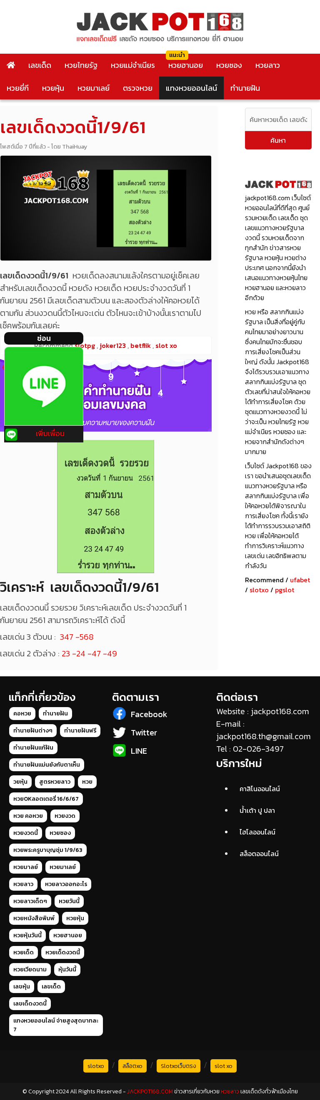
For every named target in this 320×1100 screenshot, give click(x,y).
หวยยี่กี (18, 88)
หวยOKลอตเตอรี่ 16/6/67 (46, 799)
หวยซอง (229, 65)
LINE (139, 751)
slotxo (259, 590)
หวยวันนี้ (69, 901)
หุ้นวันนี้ (67, 969)
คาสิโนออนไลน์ (260, 789)
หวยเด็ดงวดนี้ (62, 952)
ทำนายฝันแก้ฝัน (33, 747)
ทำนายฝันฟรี (80, 730)
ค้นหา (278, 140)
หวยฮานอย (185, 65)
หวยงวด (65, 816)
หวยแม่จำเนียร (133, 65)
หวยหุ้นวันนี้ (27, 935)
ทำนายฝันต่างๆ (32, 730)
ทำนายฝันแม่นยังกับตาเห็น (46, 764)
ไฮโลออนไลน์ (257, 832)
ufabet (300, 580)
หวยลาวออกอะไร (66, 884)
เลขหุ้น (21, 986)
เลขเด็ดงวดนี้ (30, 1003)
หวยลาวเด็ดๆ (30, 901)
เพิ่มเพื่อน (50, 433)
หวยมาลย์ (25, 867)
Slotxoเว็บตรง (178, 1066)
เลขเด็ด (39, 65)
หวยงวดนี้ (25, 833)
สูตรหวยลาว (54, 781)
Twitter (144, 732)
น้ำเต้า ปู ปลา (257, 810)
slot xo (223, 1066)
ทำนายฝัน (245, 88)
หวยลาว (267, 65)
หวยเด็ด (23, 952)
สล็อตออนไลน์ (259, 854)
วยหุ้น (20, 781)
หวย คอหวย (28, 816)
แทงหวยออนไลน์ (191, 88)
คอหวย (22, 713)
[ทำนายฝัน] (106, 395)
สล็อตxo (132, 1066)
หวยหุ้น (53, 88)
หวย (87, 781)
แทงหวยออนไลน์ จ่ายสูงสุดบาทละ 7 (55, 1025)
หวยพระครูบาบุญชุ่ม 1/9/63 (47, 850)
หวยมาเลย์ (94, 88)
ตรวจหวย (137, 88)
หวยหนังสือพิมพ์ (34, 918)
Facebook (149, 714)
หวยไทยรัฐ (81, 65)
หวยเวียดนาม (30, 969)
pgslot (284, 590)
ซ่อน (44, 338)
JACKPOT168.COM (150, 1091)
